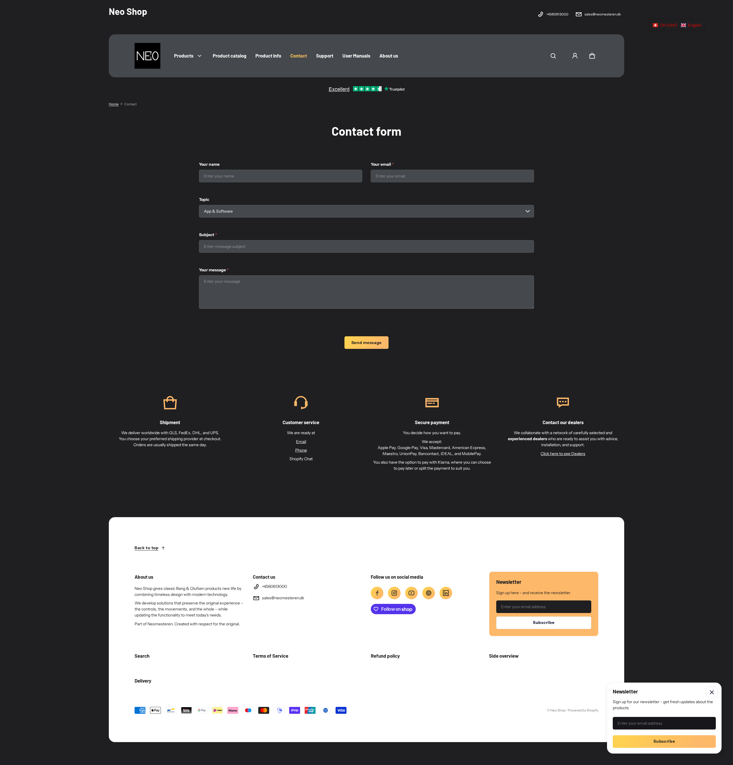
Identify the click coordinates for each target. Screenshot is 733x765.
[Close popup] (712, 692)
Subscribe (543, 622)
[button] (553, 56)
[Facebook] (377, 593)
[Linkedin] (446, 593)
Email (301, 441)
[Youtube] (411, 593)
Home (114, 104)
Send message (366, 342)
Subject (208, 234)
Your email (382, 164)
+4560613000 (557, 14)
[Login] (575, 56)
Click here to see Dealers (563, 453)
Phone (301, 450)
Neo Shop (557, 710)
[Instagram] (394, 593)
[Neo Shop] (147, 56)
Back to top (147, 547)
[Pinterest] (428, 593)
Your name (209, 164)
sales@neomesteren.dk (602, 14)
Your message (213, 269)
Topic (204, 199)
